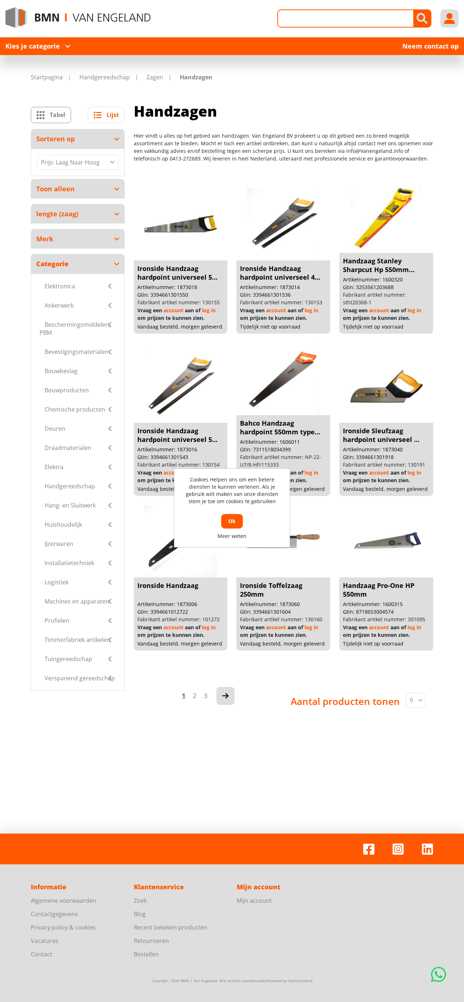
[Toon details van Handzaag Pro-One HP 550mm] (386, 541)
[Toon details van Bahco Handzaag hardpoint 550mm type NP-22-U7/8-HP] (283, 379)
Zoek (140, 901)
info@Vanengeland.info (374, 150)
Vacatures (44, 941)
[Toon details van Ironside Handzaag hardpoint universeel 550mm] (180, 224)
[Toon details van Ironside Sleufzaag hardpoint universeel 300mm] (386, 386)
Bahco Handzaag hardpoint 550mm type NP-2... (277, 432)
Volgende (225, 696)
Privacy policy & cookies (63, 927)
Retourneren (151, 941)
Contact (41, 954)
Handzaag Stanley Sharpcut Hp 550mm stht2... (376, 269)
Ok (232, 521)
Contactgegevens (54, 914)
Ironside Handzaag (167, 585)
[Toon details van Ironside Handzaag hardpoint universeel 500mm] (180, 386)
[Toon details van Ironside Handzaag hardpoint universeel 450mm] (283, 224)
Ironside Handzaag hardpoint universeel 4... (280, 272)
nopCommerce (300, 980)
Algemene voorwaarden (63, 901)
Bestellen (146, 954)
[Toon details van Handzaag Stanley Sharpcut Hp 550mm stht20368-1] (386, 216)
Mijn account (254, 901)
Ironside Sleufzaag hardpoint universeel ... (381, 435)
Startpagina (47, 77)
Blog (140, 914)
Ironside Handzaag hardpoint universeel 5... (177, 272)
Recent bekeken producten (170, 927)
